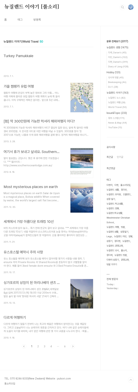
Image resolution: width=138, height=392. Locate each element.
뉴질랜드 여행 (116, 102)
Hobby (113, 72)
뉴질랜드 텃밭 (120, 255)
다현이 (109, 185)
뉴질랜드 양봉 (113, 208)
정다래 (109, 255)
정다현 (117, 241)
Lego (109, 236)
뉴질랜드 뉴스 (116, 97)
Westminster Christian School (118, 220)
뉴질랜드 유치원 (114, 194)
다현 (116, 185)
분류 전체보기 (117, 41)
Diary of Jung (118, 66)
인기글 (120, 157)
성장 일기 (111, 199)
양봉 (130, 236)
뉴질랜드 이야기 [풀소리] (31, 7)
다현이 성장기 (113, 259)
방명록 (37, 19)
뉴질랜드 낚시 (113, 250)
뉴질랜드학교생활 (114, 213)
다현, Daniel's (118, 62)
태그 (20, 19)
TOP (131, 380)
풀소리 (124, 250)
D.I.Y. (113, 86)
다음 (73, 346)
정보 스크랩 (116, 118)
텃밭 (123, 227)
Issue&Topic (117, 113)
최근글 (110, 157)
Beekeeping (117, 82)
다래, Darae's (117, 52)
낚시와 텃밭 (116, 77)
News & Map (117, 122)
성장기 (109, 241)
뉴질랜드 (126, 241)
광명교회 (125, 259)
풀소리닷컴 (125, 185)
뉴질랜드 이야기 (117, 92)
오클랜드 (127, 194)
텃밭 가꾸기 (112, 264)
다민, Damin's (118, 57)
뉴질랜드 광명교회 (115, 245)
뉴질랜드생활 (112, 231)
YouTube (115, 127)
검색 (122, 7)
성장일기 (124, 231)
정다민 (124, 189)
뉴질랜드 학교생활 (115, 203)
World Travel (117, 107)
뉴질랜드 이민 (120, 236)
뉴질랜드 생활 (117, 47)
